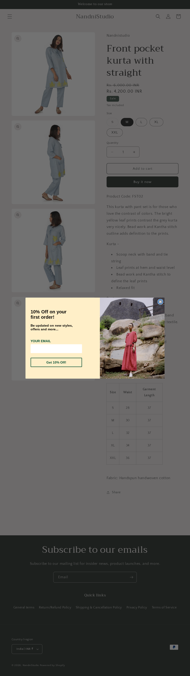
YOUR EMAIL (41, 341)
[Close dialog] (160, 301)
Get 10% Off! (56, 362)
